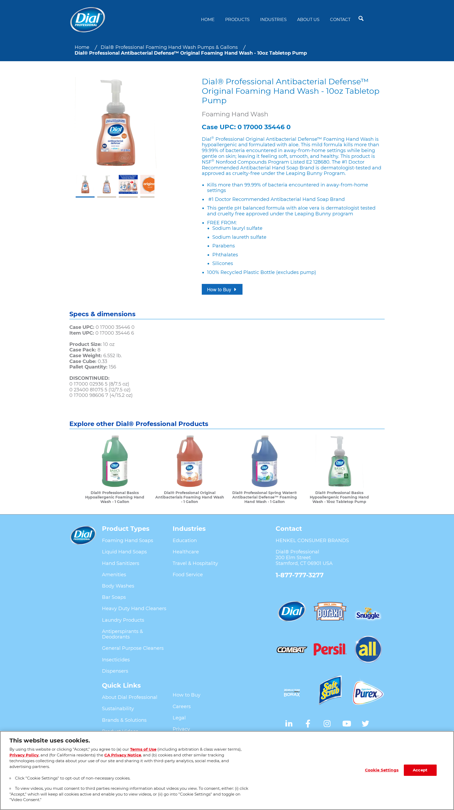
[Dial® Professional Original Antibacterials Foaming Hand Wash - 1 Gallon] (189, 469)
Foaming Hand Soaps (127, 540)
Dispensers (115, 671)
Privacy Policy (24, 755)
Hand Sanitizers (120, 563)
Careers (182, 706)
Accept (420, 770)
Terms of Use (143, 749)
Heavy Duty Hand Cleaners (134, 608)
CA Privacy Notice (122, 755)
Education (185, 540)
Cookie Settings (382, 770)
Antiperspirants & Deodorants (122, 634)
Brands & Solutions (124, 720)
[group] (115, 137)
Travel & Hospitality (195, 563)
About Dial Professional (129, 697)
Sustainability (118, 709)
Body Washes (118, 586)
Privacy (181, 729)
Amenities (114, 575)
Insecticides (116, 660)
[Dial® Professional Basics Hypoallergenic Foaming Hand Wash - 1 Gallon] (114, 469)
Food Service (188, 575)
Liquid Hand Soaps (124, 552)
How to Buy (186, 695)
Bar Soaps (114, 597)
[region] (227, 770)
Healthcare (186, 552)
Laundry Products (123, 620)
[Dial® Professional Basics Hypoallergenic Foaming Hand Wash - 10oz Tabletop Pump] (339, 469)
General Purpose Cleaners (133, 648)
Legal (179, 718)
